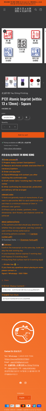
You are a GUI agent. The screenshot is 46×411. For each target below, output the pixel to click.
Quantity (5, 122)
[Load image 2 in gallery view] (23, 82)
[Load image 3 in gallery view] (34, 82)
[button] (4, 9)
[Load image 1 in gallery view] (10, 82)
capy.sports (13, 368)
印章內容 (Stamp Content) (14, 286)
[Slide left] (2, 82)
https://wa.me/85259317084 (17, 359)
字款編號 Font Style (10, 295)
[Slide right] (43, 82)
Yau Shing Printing (23, 365)
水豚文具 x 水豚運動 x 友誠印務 (19, 410)
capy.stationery (29, 368)
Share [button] (6, 280)
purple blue (8, 117)
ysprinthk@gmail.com (19, 362)
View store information (12, 149)
